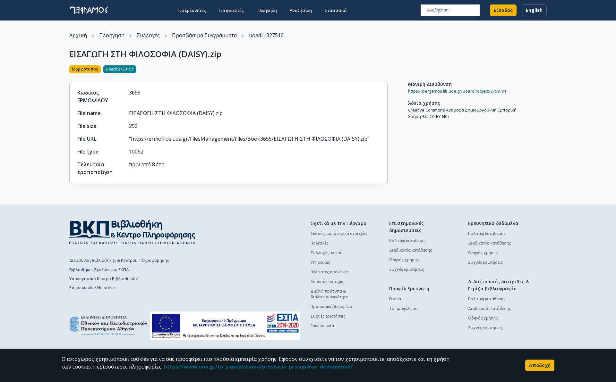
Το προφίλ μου (403, 308)
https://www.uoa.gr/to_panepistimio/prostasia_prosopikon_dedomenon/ (258, 366)
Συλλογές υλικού (327, 252)
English (534, 10)
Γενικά (395, 299)
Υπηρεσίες (320, 262)
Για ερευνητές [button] (192, 10)
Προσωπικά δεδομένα (331, 306)
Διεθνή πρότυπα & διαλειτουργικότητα (329, 294)
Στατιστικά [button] (335, 10)
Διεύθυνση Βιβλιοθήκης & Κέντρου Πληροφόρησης (119, 260)
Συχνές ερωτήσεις (328, 316)
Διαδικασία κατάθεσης (410, 250)
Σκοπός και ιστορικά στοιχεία (339, 233)
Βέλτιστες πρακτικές (329, 272)
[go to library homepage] (132, 232)
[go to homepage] (88, 10)
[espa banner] (225, 325)
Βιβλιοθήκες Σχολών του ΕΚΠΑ (99, 269)
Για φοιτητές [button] (231, 10)
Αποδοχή (540, 365)
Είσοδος (503, 10)
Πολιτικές (319, 243)
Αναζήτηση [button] (301, 10)
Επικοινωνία (322, 325)
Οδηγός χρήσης (404, 259)
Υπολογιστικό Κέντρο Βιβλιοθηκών (103, 278)
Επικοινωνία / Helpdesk (92, 287)
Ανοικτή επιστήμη (327, 281)
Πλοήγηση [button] (267, 10)
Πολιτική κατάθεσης (407, 240)
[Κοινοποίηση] (385, 69)
